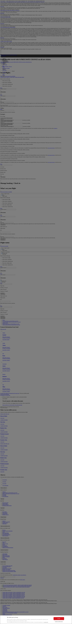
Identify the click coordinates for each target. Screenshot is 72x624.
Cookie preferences (59, 621)
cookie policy (46, 622)
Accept (58, 618)
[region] (36, 619)
